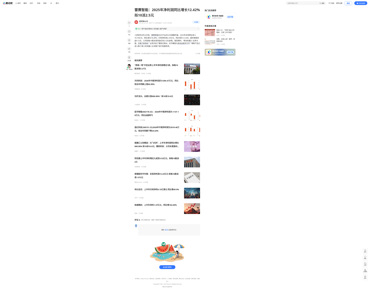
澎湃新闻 (137, 166)
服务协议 (152, 278)
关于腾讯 (137, 278)
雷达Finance (138, 182)
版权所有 (169, 287)
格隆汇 (137, 151)
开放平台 (163, 278)
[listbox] (167, 136)
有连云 (137, 120)
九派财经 (137, 104)
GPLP (136, 197)
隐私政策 (158, 278)
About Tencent (144, 278)
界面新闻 (137, 89)
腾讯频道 (193, 278)
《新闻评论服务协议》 (160, 220)
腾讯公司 (165, 287)
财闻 (136, 213)
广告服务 (169, 278)
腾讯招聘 (175, 278)
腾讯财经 (137, 73)
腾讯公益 (181, 278)
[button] (230, 16)
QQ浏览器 (187, 278)
